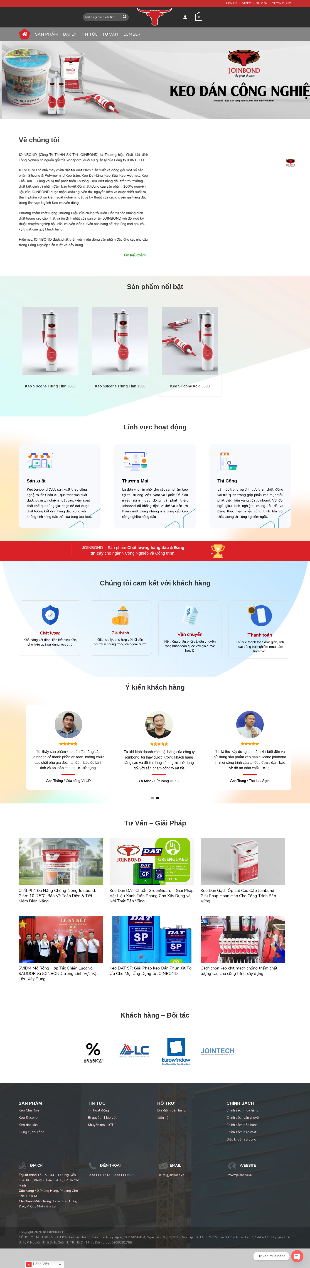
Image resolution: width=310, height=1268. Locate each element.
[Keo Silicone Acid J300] (190, 341)
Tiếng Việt (40, 1264)
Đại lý (69, 34)
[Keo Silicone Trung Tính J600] (50, 341)
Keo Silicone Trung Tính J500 (120, 386)
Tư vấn (110, 34)
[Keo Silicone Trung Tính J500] (120, 341)
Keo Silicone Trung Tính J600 (50, 386)
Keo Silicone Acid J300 (190, 386)
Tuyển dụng (281, 3)
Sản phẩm (46, 34)
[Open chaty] (297, 1256)
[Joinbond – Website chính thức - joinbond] (155, 17)
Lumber (131, 34)
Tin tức (89, 34)
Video (246, 3)
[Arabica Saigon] (92, 1062)
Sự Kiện (261, 3)
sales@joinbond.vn (171, 1186)
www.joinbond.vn (240, 1186)
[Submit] (124, 17)
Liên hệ (231, 3)
